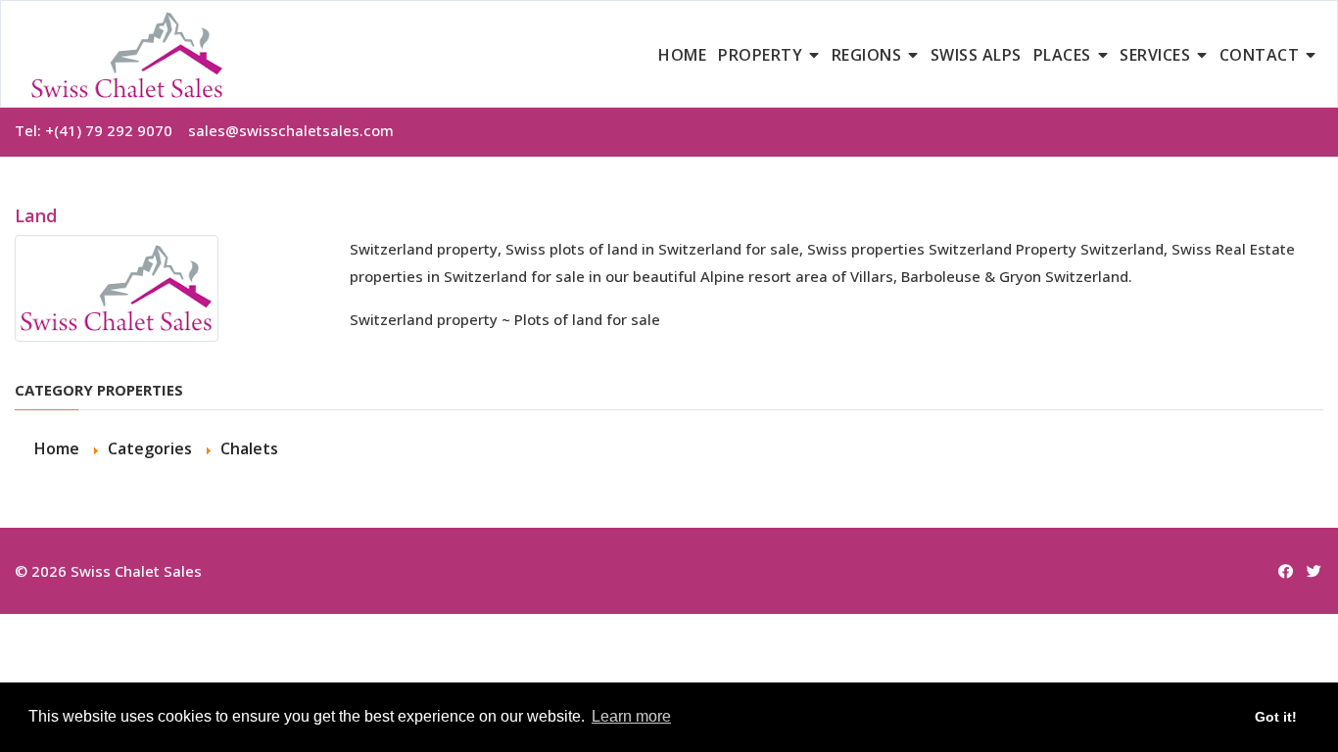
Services (1155, 55)
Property (760, 55)
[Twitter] (1314, 571)
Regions (867, 55)
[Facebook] (1285, 571)
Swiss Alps (976, 55)
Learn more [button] (631, 716)
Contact (1259, 55)
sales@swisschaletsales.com (291, 130)
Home (682, 55)
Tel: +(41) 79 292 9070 (101, 130)
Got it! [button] (1276, 717)
